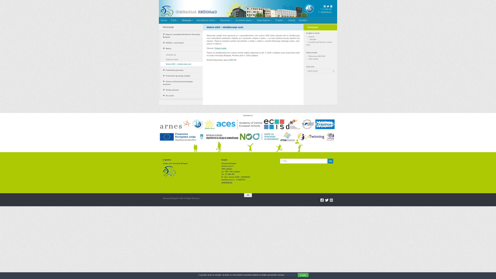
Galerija (291, 20)
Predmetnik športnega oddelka (178, 76)
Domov (164, 20)
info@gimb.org (326, 12)
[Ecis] (275, 130)
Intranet (311, 37)
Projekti (279, 20)
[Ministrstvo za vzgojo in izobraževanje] (220, 143)
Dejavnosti (225, 20)
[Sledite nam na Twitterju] (328, 6)
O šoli (173, 20)
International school (206, 20)
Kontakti (302, 20)
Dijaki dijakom (263, 20)
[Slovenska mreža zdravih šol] (210, 130)
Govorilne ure (171, 55)
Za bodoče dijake (243, 20)
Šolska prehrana (172, 90)
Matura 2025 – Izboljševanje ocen (178, 64)
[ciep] (308, 130)
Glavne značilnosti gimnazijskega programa (178, 83)
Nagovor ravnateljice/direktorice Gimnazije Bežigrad (181, 35)
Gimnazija (186, 20)
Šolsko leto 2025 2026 (316, 56)
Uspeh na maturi (172, 59)
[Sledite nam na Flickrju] (331, 200)
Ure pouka (170, 96)
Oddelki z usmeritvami (175, 43)
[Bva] (294, 130)
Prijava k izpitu (220, 48)
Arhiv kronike (313, 59)
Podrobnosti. (290, 275)
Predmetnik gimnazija (174, 70)
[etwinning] (311, 143)
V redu (303, 275)
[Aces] (240, 130)
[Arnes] (176, 130)
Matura (168, 48)
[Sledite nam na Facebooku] (325, 6)
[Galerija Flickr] (331, 6)
